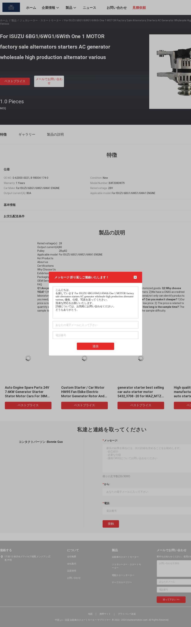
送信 (95, 346)
